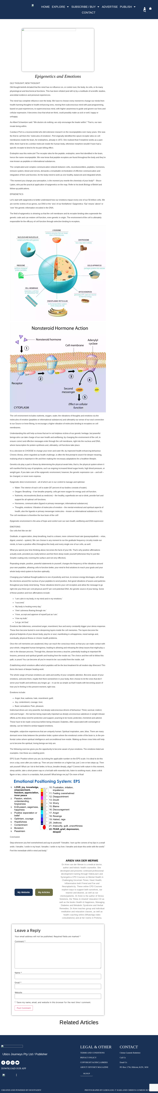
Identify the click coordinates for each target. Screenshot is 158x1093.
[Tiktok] (8, 1063)
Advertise (110, 6)
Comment (20, 941)
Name (18, 973)
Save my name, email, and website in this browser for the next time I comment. (54, 1002)
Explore (58, 6)
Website (18, 992)
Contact (88, 12)
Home (45, 6)
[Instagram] (13, 1063)
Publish (126, 6)
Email (18, 982)
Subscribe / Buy (83, 6)
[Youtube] (17, 1063)
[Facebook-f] (3, 1063)
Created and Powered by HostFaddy (21, 1090)
